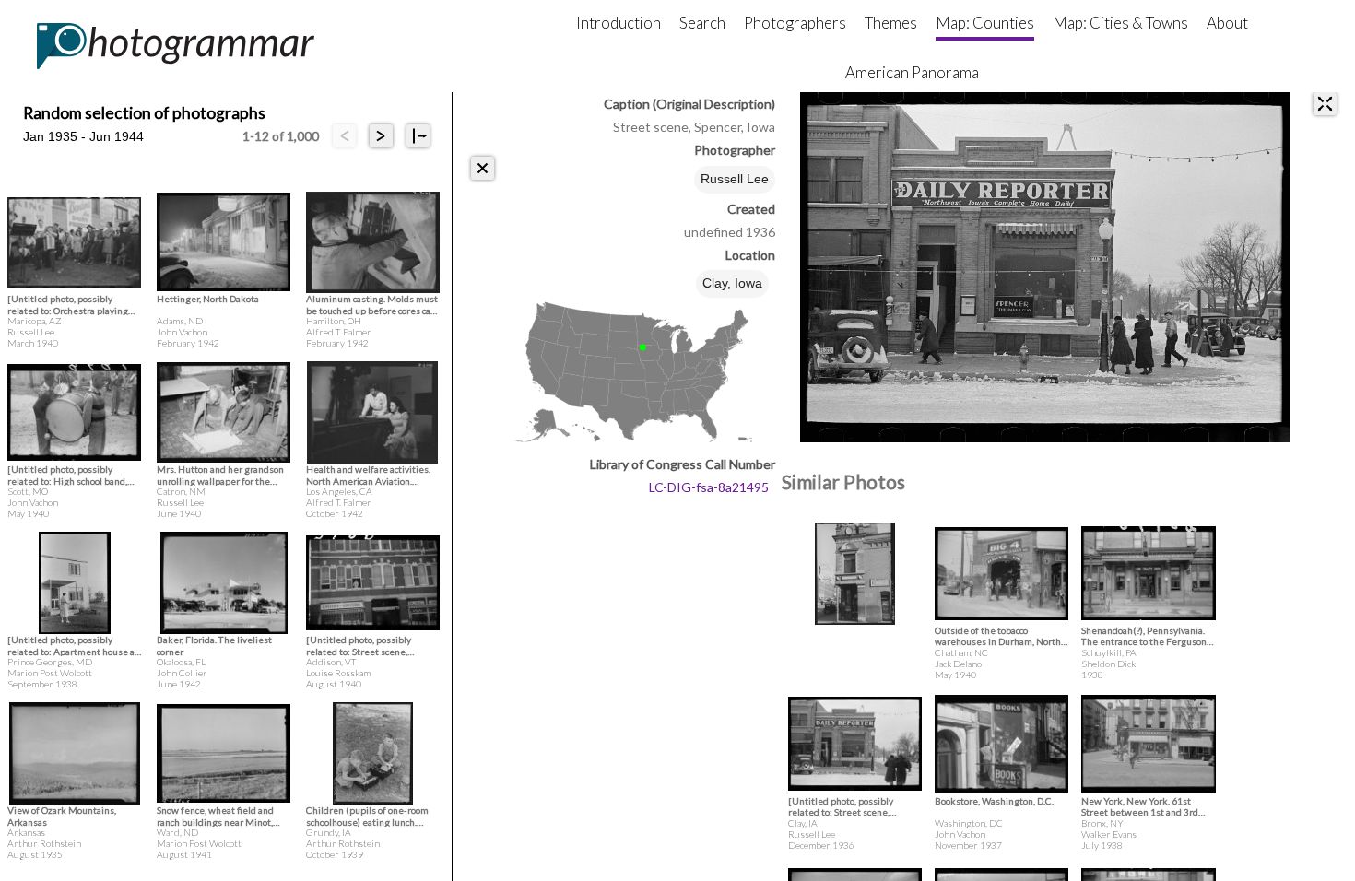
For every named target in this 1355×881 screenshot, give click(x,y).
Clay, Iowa (732, 283)
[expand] (1325, 103)
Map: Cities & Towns (1120, 22)
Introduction (618, 22)
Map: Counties (985, 22)
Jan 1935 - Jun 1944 (83, 136)
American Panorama (912, 72)
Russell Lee (735, 178)
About (1227, 22)
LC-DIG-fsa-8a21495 (709, 487)
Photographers (795, 22)
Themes (891, 22)
